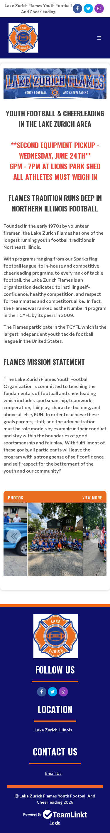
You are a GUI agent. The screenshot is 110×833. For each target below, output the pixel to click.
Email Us (53, 773)
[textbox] (55, 277)
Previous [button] (13, 536)
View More (92, 497)
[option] (55, 539)
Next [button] (96, 536)
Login (55, 822)
